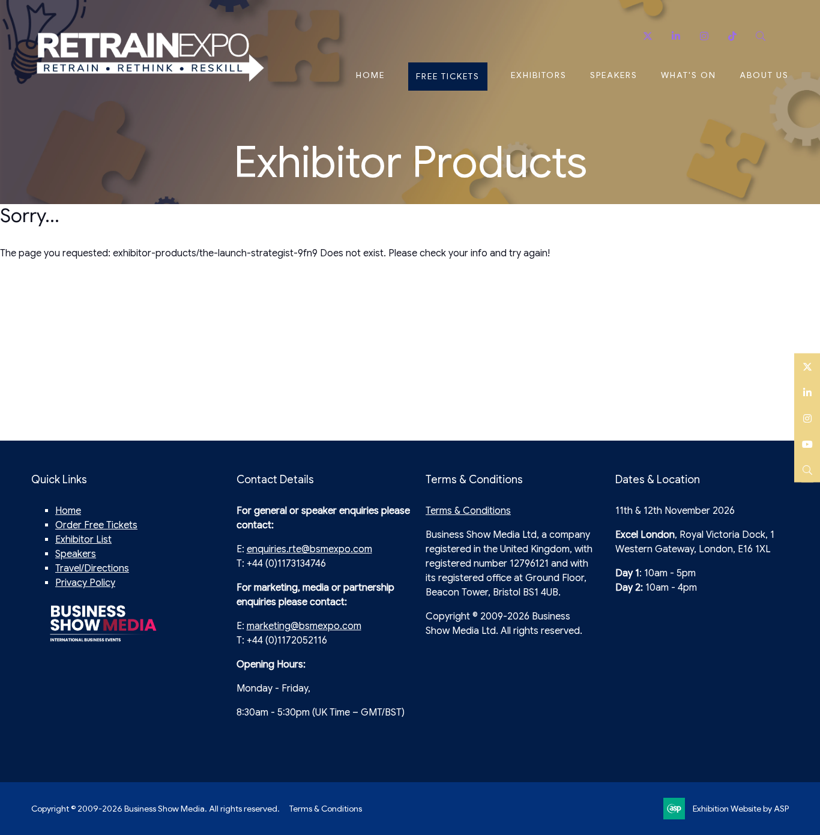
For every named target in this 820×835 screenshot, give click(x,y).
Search (760, 36)
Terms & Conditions (468, 511)
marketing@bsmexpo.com (304, 626)
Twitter (647, 36)
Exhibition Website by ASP (741, 808)
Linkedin (676, 36)
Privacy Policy (85, 583)
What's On (688, 75)
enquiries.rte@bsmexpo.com (309, 549)
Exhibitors (539, 75)
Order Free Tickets (96, 525)
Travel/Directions (92, 568)
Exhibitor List (83, 540)
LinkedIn (807, 392)
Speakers (614, 75)
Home (370, 75)
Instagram (704, 36)
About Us (764, 75)
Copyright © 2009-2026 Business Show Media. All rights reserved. (155, 808)
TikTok (732, 36)
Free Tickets (448, 76)
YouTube (807, 443)
